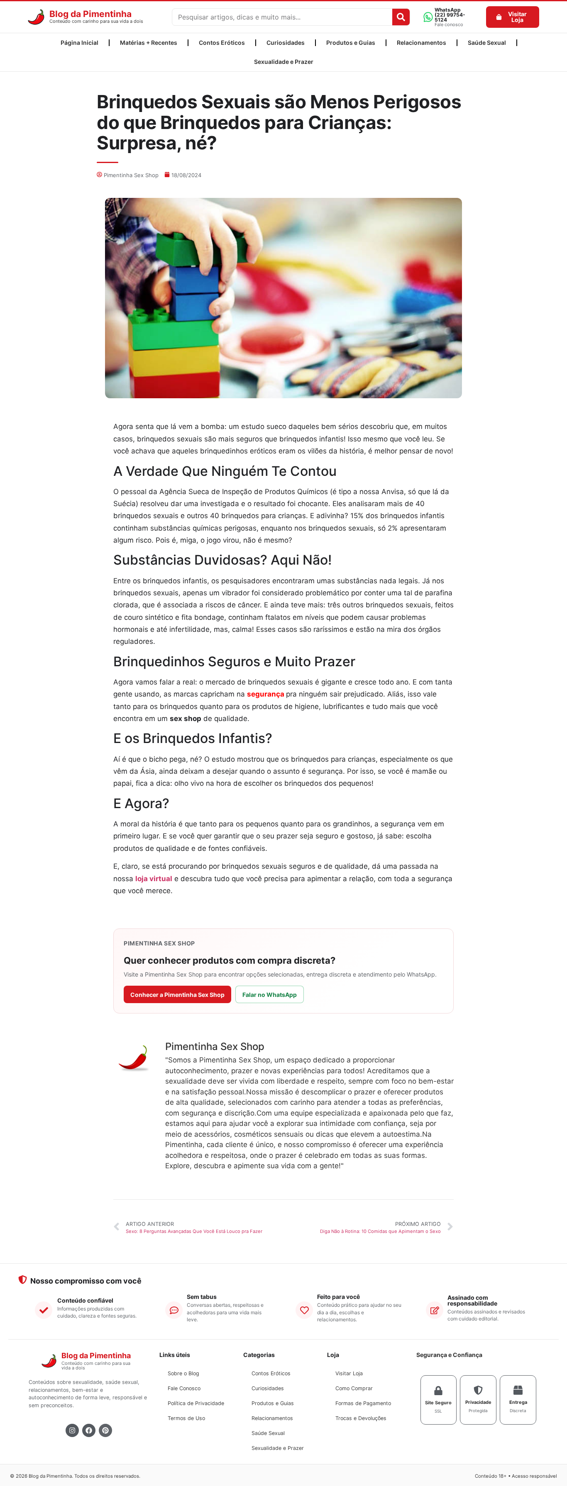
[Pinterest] (105, 1430)
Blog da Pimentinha (90, 14)
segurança (265, 694)
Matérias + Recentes (148, 42)
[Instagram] (72, 1430)
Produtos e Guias (350, 42)
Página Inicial (79, 42)
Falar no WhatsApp (269, 994)
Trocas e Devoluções (360, 1418)
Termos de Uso (186, 1418)
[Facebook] (88, 1430)
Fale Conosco (184, 1388)
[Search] (401, 17)
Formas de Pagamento (363, 1403)
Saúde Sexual (487, 42)
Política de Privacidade (196, 1403)
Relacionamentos (421, 42)
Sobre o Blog (183, 1373)
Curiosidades (285, 42)
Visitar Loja (349, 1373)
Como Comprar (354, 1388)
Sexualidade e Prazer (283, 61)
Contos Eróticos (222, 42)
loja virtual (153, 879)
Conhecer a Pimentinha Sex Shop (177, 994)
